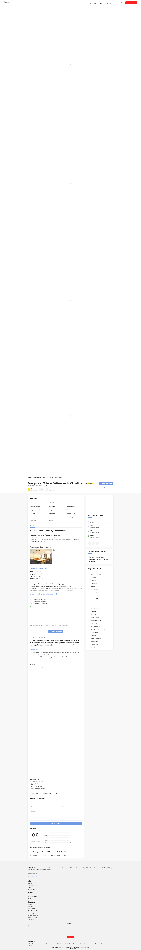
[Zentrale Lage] (65, 517)
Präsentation (93, 623)
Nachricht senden (55, 823)
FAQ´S (29, 887)
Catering (92, 586)
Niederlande (103, 943)
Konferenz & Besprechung (97, 599)
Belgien (31, 945)
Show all (92, 647)
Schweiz (59, 943)
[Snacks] (65, 503)
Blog (88, 947)
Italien (46, 943)
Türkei (96, 943)
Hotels (92, 596)
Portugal (75, 943)
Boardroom (93, 577)
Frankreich (90, 943)
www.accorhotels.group (95, 537)
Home (91, 3)
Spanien (52, 943)
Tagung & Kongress (48, 477)
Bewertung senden (107, 483)
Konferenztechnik (95, 605)
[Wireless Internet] (65, 514)
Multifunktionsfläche (95, 620)
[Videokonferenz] (65, 507)
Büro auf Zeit (93, 580)
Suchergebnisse (37, 477)
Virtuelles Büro (94, 644)
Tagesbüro (93, 635)
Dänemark (82, 943)
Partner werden (132, 3)
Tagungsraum (58, 477)
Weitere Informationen (56, 631)
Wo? (95, 3)
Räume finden (31, 889)
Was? (101, 3)
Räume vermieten (32, 896)
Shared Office (94, 632)
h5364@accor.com (94, 532)
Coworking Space (95, 592)
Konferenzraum (94, 602)
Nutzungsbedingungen (79, 947)
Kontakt (70, 937)
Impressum (55, 947)
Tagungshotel (94, 641)
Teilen (105, 487)
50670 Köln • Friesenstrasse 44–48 (37, 485)
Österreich (40, 943)
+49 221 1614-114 (94, 527)
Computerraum (94, 589)
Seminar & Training (95, 626)
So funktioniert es (32, 885)
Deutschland (32, 943)
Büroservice (93, 583)
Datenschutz (68, 947)
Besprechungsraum (95, 574)
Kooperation (31, 894)
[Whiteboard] (65, 510)
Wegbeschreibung (94, 510)
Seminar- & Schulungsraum (97, 629)
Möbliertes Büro (94, 617)
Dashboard (30, 898)
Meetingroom (93, 611)
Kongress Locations (95, 608)
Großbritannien (67, 943)
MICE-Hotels (93, 614)
